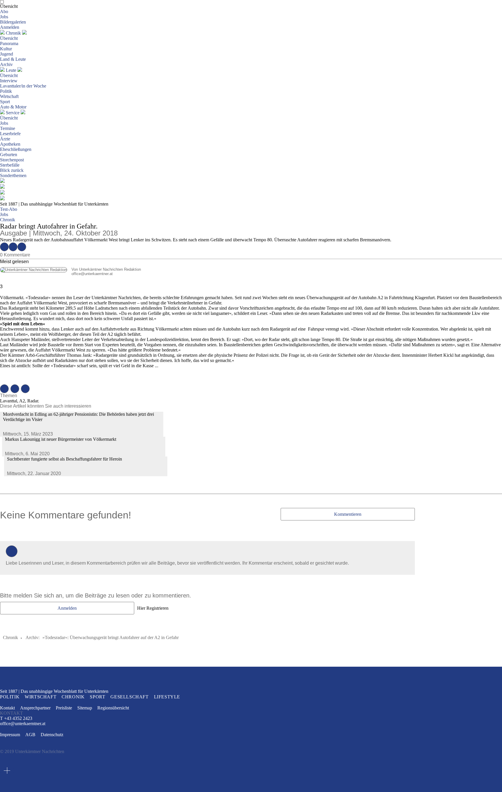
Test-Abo (8, 209)
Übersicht (9, 6)
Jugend (6, 53)
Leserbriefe (10, 133)
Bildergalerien (13, 21)
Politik (6, 91)
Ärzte (5, 138)
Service (12, 112)
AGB (30, 734)
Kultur (6, 48)
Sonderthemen (13, 175)
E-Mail (21, 246)
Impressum (10, 734)
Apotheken (10, 144)
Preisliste (64, 707)
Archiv (6, 64)
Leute (11, 70)
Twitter (13, 246)
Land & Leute (13, 59)
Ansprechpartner (35, 707)
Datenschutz (52, 734)
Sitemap (84, 707)
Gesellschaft (129, 696)
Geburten (8, 154)
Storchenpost (12, 159)
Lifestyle (167, 696)
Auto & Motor (13, 106)
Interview (8, 80)
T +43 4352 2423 (16, 718)
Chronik (13, 33)
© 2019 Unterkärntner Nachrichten (32, 751)
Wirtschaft (9, 96)
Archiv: (33, 637)
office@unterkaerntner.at (56, 274)
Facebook (4, 246)
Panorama (9, 43)
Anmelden (9, 27)
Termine (7, 128)
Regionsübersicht (113, 707)
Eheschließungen (15, 149)
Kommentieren (347, 514)
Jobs (4, 16)
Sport (5, 101)
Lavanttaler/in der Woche (23, 85)
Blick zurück (12, 170)
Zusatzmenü (7, 770)
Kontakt (7, 707)
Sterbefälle (9, 165)
